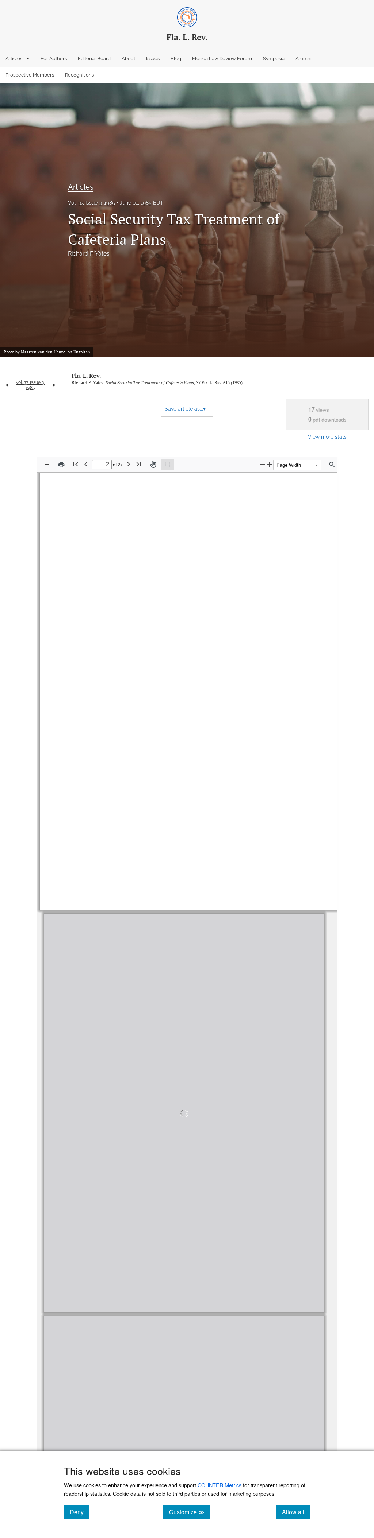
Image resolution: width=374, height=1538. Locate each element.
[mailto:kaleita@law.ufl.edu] (135, 867)
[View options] (47, 464)
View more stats (327, 437)
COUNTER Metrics (219, 1485)
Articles (13, 58)
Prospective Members (29, 75)
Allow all (296, 1511)
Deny (79, 1511)
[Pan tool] (153, 464)
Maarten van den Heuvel (43, 351)
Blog (176, 58)
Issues (153, 58)
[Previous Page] (85, 464)
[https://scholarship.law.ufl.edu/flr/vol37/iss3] (124, 567)
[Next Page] (128, 464)
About (128, 58)
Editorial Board (94, 58)
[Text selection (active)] (167, 464)
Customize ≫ (189, 1511)
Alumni (303, 58)
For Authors (54, 58)
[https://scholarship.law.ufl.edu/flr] (118, 545)
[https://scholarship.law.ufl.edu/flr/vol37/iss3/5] (328, 567)
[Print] (61, 464)
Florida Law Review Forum (222, 58)
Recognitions (79, 75)
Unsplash (81, 351)
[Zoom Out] (262, 464)
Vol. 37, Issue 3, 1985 (91, 203)
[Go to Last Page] (138, 464)
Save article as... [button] (185, 409)
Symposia (274, 58)
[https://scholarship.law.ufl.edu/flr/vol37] (94, 567)
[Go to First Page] (75, 464)
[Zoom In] (269, 464)
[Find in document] (332, 464)
